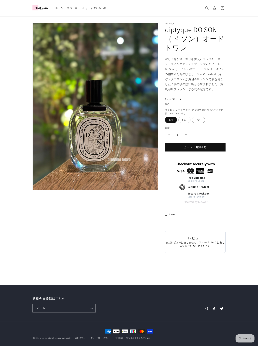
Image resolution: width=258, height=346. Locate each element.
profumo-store (46, 338)
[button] (207, 8)
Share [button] (172, 214)
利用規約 (119, 338)
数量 (167, 127)
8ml (184, 119)
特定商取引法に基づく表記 (138, 338)
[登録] (91, 308)
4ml (171, 119)
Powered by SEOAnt (195, 202)
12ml (198, 119)
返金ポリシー (81, 338)
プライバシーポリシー (101, 338)
